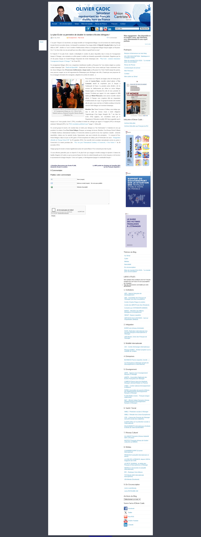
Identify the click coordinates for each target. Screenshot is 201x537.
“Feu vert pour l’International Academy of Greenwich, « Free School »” (95, 142)
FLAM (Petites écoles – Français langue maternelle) (136, 396)
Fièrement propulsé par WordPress (100, 536)
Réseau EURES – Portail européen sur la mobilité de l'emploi (137, 350)
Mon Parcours (128, 71)
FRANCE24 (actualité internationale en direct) (136, 455)
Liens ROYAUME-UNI (131, 491)
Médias (126, 261)
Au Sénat (127, 256)
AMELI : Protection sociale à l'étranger (136, 412)
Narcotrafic (127, 264)
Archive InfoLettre (129, 123)
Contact (123, 24)
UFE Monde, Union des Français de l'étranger (135, 337)
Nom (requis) (81, 179)
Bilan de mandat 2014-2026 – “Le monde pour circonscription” (137, 61)
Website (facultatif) (82, 187)
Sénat (77, 24)
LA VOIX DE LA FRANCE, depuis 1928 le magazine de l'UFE (137, 459)
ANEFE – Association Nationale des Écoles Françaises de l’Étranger (135, 377)
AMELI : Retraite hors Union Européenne (137, 414)
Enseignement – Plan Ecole (76, 37)
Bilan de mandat (86, 24)
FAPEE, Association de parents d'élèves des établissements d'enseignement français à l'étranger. (136, 391)
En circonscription (66, 24)
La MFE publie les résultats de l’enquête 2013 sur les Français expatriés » (106, 166)
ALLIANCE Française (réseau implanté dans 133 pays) (136, 436)
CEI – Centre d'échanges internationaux (137, 347)
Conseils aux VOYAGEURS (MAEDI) (135, 308)
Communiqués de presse (132, 68)
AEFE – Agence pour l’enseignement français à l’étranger (136, 373)
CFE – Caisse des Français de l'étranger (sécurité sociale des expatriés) (137, 418)
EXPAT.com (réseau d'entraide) (134, 328)
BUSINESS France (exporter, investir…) (136, 360)
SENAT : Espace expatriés (132, 315)
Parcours (114, 24)
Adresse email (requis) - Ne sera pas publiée (89, 183)
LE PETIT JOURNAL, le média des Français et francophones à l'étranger (136, 464)
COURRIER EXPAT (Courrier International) (133, 451)
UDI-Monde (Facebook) (131, 479)
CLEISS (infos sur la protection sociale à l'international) (137, 422)
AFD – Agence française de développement (133, 294)
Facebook (131, 508)
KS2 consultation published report (78, 124)
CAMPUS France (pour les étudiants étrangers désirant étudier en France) (136, 382)
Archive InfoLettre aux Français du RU (136, 126)
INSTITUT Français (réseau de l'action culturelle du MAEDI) (136, 441)
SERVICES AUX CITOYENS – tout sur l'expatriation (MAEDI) (136, 318)
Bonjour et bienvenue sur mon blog (135, 53)
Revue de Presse (101, 24)
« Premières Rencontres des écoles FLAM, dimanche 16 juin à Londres (63, 166)
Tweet (41, 42)
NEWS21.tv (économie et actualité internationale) (135, 468)
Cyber (126, 258)
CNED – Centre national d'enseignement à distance (137, 386)
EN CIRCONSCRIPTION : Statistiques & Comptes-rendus (136, 57)
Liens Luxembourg (130, 488)
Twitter (130, 512)
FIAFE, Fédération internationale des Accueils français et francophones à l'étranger (135, 332)
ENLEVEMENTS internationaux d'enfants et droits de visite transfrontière (137, 426)
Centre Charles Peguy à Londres (134, 302)
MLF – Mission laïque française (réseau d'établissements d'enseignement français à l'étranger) (136, 401)
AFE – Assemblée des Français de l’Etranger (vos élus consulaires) (135, 298)
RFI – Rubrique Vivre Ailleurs (133, 472)
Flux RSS (131, 516)
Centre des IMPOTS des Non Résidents (136, 305)
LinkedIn (130, 525)
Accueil (54, 24)
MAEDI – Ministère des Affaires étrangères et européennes (134, 311)
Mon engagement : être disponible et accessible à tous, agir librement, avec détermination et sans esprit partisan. (137, 40)
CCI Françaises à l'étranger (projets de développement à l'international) (136, 363)
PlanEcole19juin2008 (72, 67)
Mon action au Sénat (130, 76)
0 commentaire (113, 37)
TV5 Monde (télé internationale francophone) (134, 475)
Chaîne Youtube (133, 521)
